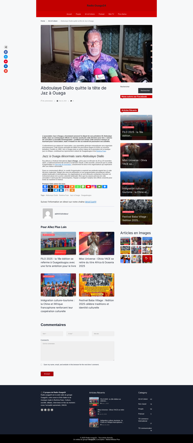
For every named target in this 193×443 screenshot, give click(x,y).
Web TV (111, 14)
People (78, 14)
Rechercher (124, 87)
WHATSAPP (90, 202)
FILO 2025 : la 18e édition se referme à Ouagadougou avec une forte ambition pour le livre (58, 262)
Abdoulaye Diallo (52, 195)
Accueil (69, 14)
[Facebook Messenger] (104, 186)
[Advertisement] (77, 120)
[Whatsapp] (77, 186)
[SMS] (83, 186)
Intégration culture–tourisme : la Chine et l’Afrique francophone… (112, 421)
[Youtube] (88, 186)
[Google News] (45, 190)
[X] (50, 186)
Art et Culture (90, 14)
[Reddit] (55, 186)
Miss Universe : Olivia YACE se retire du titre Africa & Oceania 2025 (96, 262)
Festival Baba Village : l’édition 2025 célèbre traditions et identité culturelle (96, 304)
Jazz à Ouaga (75, 195)
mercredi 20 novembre (63, 164)
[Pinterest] (66, 186)
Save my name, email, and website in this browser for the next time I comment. (71, 364)
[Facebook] (45, 186)
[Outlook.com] (61, 190)
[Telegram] (55, 190)
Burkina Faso (101, 151)
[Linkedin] (61, 186)
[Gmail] (66, 190)
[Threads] (50, 190)
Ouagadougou (86, 195)
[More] (72, 190)
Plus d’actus (122, 14)
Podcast (101, 14)
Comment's (45, 340)
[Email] (99, 186)
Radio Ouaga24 (96, 5)
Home (43, 21)
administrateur (49, 101)
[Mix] (72, 186)
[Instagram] (93, 186)
